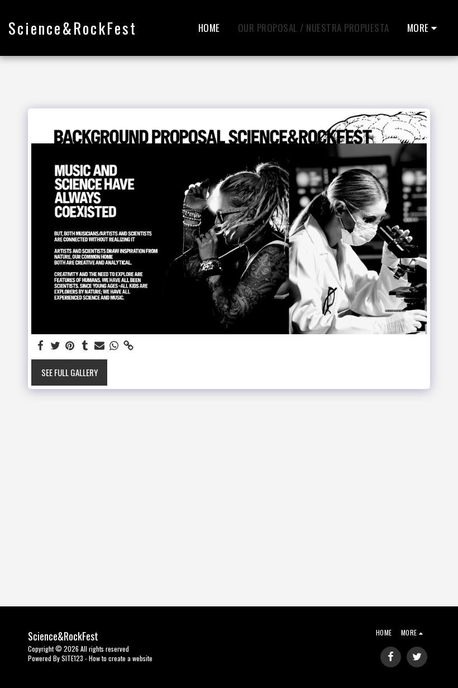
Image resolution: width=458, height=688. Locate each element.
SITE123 (72, 658)
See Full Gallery (69, 372)
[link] (128, 345)
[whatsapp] (114, 345)
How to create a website (120, 658)
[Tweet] (55, 345)
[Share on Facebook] (41, 345)
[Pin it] (70, 345)
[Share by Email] (99, 345)
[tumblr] (84, 345)
